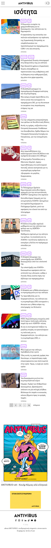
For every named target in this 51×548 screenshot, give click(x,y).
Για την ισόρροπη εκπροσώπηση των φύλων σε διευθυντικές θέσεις (35, 121)
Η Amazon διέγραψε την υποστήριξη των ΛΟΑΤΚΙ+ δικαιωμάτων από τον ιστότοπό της (34, 260)
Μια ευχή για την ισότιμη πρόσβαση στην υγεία (31, 351)
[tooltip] (15, 520)
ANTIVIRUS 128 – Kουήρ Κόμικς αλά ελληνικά (24, 484)
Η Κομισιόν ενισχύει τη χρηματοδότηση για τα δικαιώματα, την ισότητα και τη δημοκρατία (33, 27)
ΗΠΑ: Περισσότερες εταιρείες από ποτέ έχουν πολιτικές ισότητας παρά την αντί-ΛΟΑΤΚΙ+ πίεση (35, 321)
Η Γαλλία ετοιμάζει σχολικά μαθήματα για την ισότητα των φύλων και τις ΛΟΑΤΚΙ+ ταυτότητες (33, 227)
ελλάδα (23, 184)
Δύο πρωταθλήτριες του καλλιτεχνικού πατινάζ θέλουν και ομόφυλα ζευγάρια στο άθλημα (35, 153)
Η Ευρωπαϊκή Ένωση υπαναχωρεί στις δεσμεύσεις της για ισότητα (35, 61)
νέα (29, 20)
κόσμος (23, 20)
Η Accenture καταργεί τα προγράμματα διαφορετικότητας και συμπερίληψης (34, 91)
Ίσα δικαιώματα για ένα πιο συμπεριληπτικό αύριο (32, 379)
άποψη (23, 116)
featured (24, 57)
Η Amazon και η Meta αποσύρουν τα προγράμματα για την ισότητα (34, 291)
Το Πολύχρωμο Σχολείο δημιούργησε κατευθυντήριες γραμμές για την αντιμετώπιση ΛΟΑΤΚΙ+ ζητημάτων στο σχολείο (34, 191)
